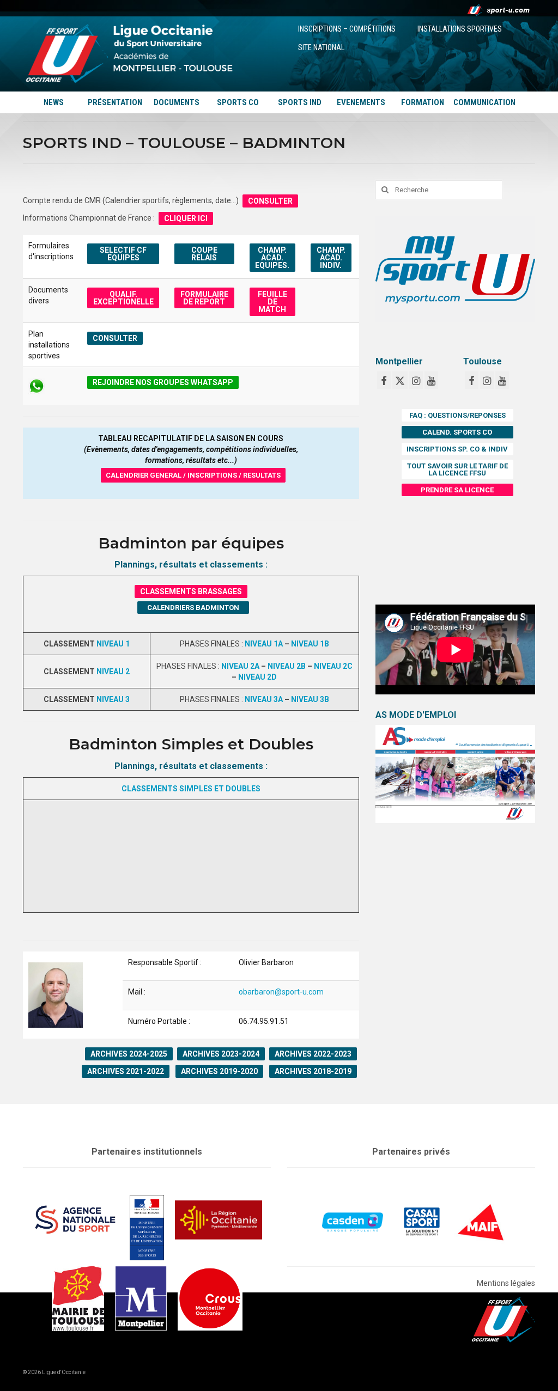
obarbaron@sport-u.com (281, 991)
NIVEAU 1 (113, 643)
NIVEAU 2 (113, 671)
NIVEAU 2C (333, 666)
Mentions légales (506, 1283)
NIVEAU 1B (310, 643)
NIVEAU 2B (287, 666)
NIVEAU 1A (264, 643)
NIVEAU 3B (310, 699)
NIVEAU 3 (113, 699)
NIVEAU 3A (264, 699)
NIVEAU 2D (257, 677)
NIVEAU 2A (240, 666)
